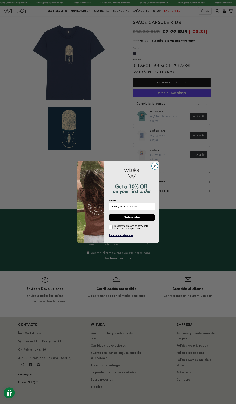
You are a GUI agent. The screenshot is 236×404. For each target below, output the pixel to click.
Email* (112, 200)
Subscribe (132, 217)
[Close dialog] (155, 166)
